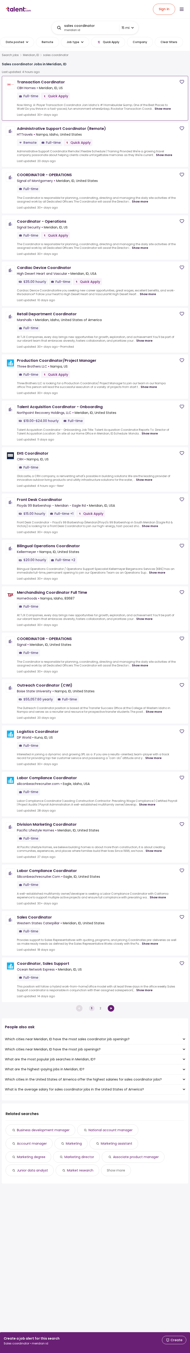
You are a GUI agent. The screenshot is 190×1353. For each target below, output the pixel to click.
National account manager (111, 1130)
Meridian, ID (31, 55)
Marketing (74, 1143)
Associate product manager (136, 1157)
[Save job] (182, 82)
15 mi (126, 27)
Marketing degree (31, 1157)
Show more (163, 109)
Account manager (32, 1143)
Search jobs (10, 55)
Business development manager (43, 1130)
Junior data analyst (32, 1170)
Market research (80, 1170)
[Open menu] (181, 9)
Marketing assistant (116, 1143)
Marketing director (79, 1157)
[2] (111, 1008)
